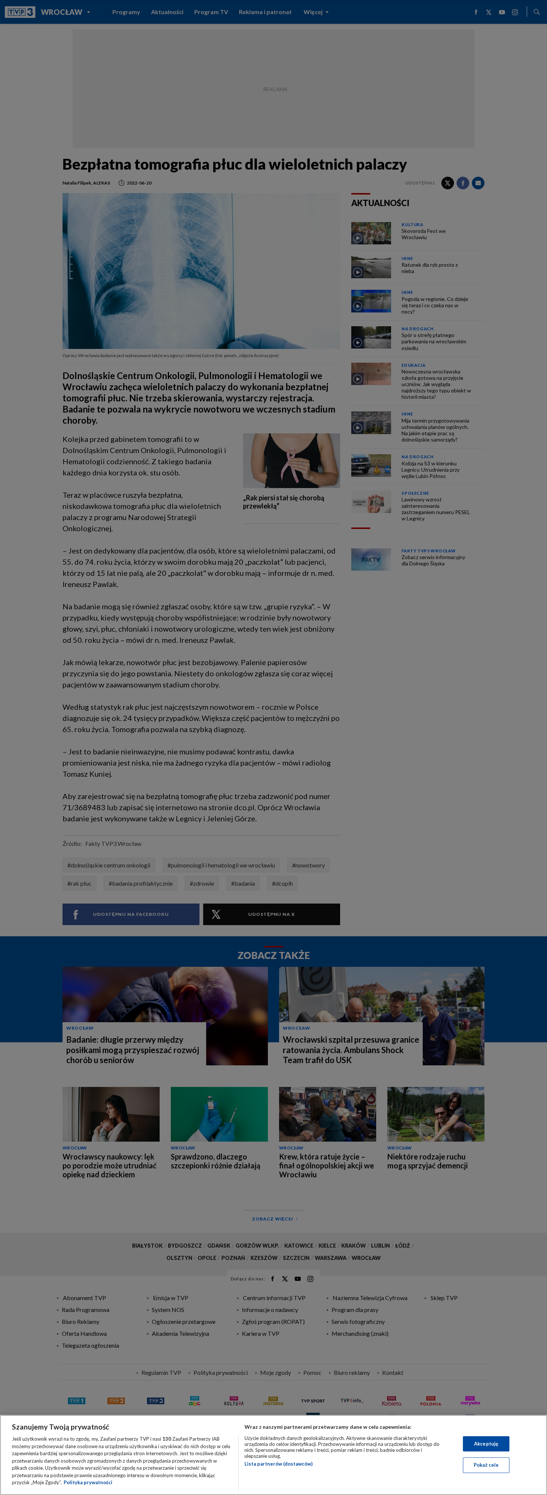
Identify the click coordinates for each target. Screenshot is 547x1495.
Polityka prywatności (88, 1482)
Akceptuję (486, 1444)
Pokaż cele (486, 1465)
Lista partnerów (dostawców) (278, 1464)
